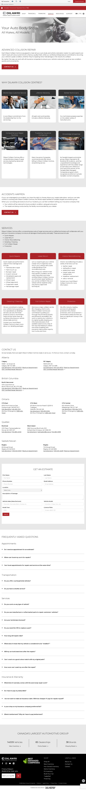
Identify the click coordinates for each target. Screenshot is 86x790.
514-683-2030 (16, 432)
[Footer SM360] (50, 788)
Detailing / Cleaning (11, 242)
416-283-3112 (16, 409)
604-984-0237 (17, 388)
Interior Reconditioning (12, 240)
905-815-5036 (45, 411)
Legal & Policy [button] (46, 783)
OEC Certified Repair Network (12, 369)
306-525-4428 (58, 451)
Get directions (6, 367)
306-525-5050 (16, 451)
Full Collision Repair (11, 244)
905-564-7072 (77, 409)
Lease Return (9, 238)
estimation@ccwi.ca (44, 432)
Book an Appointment (30, 367)
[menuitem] (24, 14)
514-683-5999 (56, 432)
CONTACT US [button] (8, 67)
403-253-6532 (16, 367)
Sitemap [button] (39, 783)
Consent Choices (63, 783)
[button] (5, 1)
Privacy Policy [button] (54, 783)
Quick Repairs (9, 235)
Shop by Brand (70, 746)
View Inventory (14, 746)
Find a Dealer (42, 746)
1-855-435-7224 (50, 413)
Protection (8, 246)
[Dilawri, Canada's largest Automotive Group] (11, 13)
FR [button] (80, 13)
